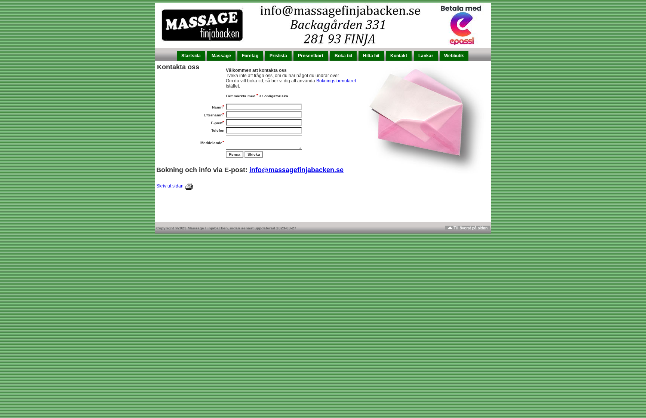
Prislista (278, 55)
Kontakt (398, 55)
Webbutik (454, 55)
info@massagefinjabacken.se (296, 170)
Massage (221, 55)
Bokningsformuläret (336, 80)
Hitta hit (371, 55)
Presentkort (310, 55)
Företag (250, 55)
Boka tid (343, 55)
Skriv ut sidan (170, 186)
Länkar (425, 55)
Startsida (191, 55)
